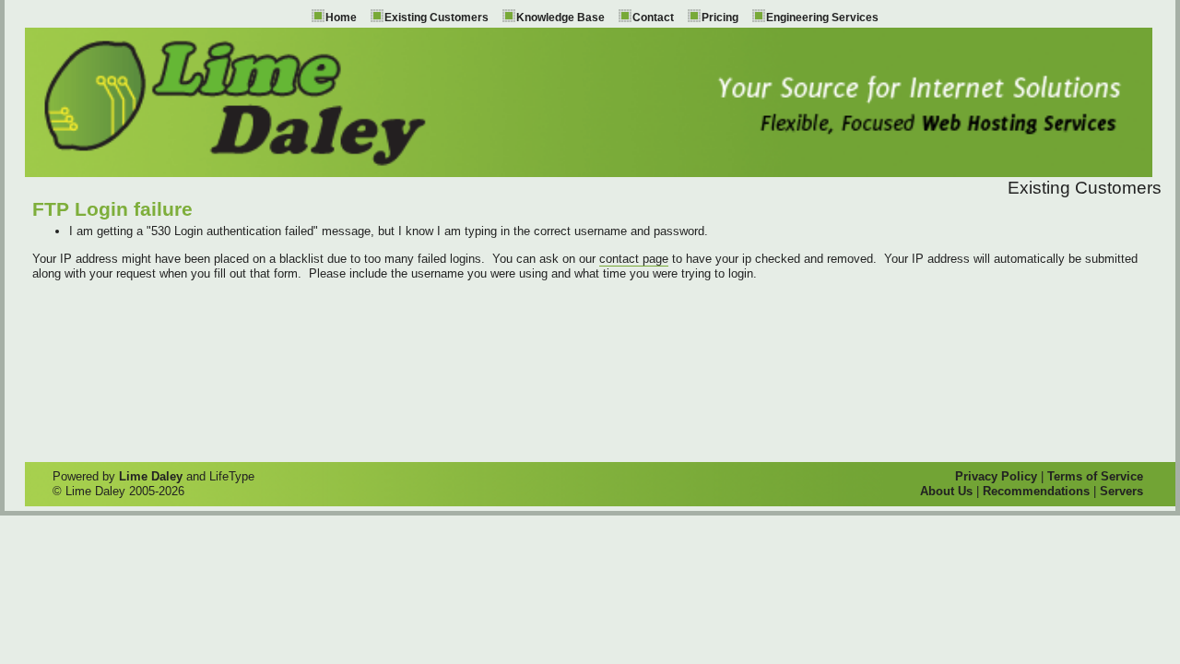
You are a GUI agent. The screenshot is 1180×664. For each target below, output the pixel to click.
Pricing (720, 17)
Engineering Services (822, 17)
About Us (946, 491)
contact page (633, 259)
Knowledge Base (560, 17)
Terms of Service (1095, 476)
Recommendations (1036, 491)
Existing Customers (436, 17)
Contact (653, 17)
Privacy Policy (996, 476)
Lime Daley (151, 476)
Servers (1121, 491)
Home (341, 17)
